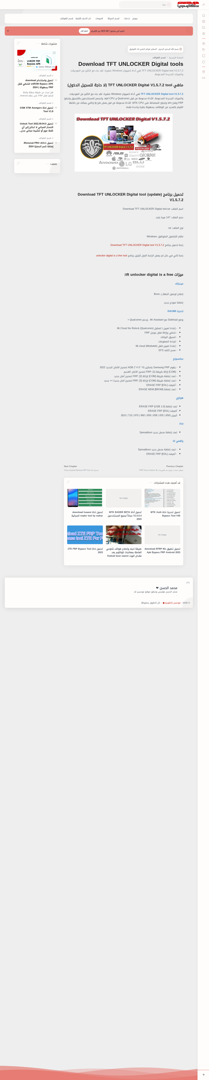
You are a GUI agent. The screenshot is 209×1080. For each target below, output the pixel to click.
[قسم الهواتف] (66, 18)
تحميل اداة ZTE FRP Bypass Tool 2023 (85, 550)
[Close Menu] (8, 31)
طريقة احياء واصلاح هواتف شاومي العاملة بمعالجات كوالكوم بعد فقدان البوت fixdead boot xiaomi (124, 552)
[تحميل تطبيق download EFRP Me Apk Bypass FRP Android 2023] (162, 534)
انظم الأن (84, 31)
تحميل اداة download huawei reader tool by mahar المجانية (87, 514)
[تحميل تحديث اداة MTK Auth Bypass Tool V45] (162, 498)
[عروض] (135, 18)
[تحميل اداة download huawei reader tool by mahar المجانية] (85, 498)
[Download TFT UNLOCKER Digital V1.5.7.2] (124, 143)
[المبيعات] (99, 18)
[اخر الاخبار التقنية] (83, 18)
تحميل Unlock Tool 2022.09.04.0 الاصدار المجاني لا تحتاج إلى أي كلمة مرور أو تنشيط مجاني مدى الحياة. (36, 127)
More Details (153, 1068)
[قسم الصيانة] (113, 18)
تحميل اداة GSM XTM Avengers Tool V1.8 (36, 109)
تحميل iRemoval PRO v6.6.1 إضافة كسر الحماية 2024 (38, 144)
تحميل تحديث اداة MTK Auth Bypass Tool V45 (165, 514)
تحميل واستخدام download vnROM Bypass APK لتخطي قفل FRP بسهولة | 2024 (35, 84)
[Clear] (122, 4)
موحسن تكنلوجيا (173, 603)
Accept (181, 1068)
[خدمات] (127, 18)
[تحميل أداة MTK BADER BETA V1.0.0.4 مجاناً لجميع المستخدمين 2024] (124, 498)
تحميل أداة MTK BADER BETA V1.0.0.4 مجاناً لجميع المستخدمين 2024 (125, 516)
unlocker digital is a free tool (111, 255)
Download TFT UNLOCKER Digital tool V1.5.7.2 (137, 245)
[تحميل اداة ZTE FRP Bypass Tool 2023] (85, 534)
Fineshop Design (132, 603)
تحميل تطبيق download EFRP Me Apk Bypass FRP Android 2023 (162, 550)
